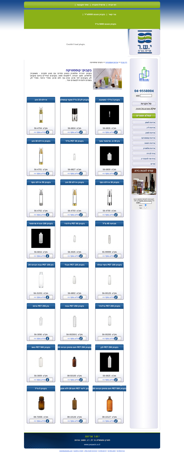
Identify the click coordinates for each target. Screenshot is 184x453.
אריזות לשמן (150, 122)
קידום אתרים (102, 451)
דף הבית (112, 5)
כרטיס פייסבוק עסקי (90, 451)
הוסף (140, 205)
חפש (138, 96)
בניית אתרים (121, 451)
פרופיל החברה (98, 5)
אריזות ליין (151, 128)
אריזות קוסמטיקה (148, 138)
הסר (140, 208)
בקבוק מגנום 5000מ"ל (95, 14)
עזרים (153, 164)
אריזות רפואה (149, 143)
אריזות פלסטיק (149, 148)
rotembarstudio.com (65, 451)
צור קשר (112, 14)
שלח (138, 202)
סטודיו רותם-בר (78, 451)
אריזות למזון (150, 133)
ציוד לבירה (151, 153)
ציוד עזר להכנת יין (148, 159)
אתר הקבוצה (83, 5)
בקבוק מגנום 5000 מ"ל (105, 24)
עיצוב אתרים (112, 451)
